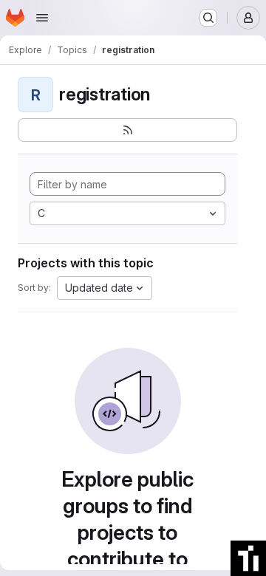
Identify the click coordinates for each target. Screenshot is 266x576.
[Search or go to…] (208, 18)
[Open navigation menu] (42, 18)
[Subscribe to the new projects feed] (127, 130)
